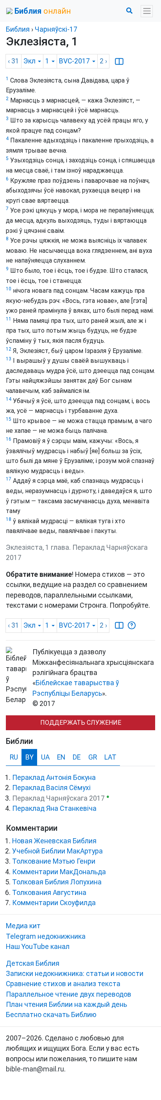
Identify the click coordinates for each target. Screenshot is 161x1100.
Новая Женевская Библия (54, 841)
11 (8, 319)
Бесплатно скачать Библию (51, 1015)
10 (8, 289)
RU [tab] (14, 757)
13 (8, 359)
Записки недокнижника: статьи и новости (74, 974)
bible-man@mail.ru (35, 1069)
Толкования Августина (49, 893)
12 (8, 349)
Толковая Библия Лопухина (57, 882)
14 (8, 399)
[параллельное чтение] (119, 61)
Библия (18, 29)
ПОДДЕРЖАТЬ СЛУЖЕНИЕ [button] (80, 722)
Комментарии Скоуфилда (54, 903)
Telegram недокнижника (46, 936)
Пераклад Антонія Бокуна (54, 777)
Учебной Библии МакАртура (57, 851)
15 (8, 419)
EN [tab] (61, 757)
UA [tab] (45, 757)
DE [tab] (76, 757)
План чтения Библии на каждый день (66, 1004)
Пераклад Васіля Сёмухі (51, 788)
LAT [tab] (110, 757)
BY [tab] (29, 757)
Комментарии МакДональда (59, 872)
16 (8, 439)
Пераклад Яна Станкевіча (54, 808)
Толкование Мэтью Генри (53, 861)
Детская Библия (32, 963)
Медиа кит (23, 926)
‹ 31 (13, 61)
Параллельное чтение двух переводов (68, 994)
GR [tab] (92, 757)
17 (8, 479)
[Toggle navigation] (147, 11)
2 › (103, 61)
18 (8, 519)
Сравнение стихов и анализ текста (63, 984)
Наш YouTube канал (38, 947)
